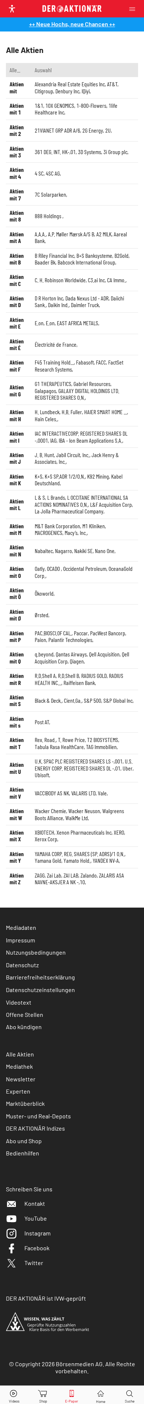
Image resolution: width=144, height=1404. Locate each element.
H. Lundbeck (47, 411)
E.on (39, 322)
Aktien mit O (17, 572)
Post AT (42, 721)
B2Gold (121, 255)
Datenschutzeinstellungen (40, 989)
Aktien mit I (17, 436)
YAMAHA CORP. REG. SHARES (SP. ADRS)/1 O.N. (79, 853)
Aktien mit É (17, 344)
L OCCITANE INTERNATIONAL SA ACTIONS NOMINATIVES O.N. (81, 501)
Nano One (104, 550)
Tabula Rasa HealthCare (59, 746)
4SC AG (53, 173)
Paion (40, 639)
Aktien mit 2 (17, 130)
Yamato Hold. (77, 860)
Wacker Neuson (84, 810)
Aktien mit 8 (17, 216)
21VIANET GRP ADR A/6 (57, 130)
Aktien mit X (17, 835)
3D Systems (89, 151)
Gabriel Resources (91, 383)
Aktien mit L (17, 504)
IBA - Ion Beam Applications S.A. (90, 440)
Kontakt (34, 1203)
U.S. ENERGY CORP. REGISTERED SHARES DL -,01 (84, 764)
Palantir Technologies (70, 639)
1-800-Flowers (91, 105)
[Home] (100, 1395)
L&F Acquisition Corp (111, 504)
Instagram (37, 1233)
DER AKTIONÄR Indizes (35, 1128)
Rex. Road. (45, 739)
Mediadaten (21, 927)
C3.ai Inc (96, 279)
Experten (18, 1091)
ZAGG (40, 875)
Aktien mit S (17, 700)
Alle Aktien (20, 1054)
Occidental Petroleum (84, 568)
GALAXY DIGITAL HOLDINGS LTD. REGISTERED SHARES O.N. (77, 394)
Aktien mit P (17, 636)
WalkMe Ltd (76, 817)
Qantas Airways (71, 654)
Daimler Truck (85, 304)
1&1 (39, 105)
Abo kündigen (24, 1026)
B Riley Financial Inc (54, 255)
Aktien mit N (17, 550)
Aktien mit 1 (17, 109)
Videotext (18, 1002)
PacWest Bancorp (107, 632)
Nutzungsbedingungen (36, 952)
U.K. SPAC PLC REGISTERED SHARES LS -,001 (79, 761)
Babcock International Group (86, 262)
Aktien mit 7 (17, 194)
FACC (101, 362)
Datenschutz (22, 964)
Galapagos (45, 390)
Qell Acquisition (104, 654)
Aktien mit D (17, 301)
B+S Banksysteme (94, 255)
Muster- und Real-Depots (38, 1115)
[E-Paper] (71, 1395)
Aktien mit (17, 87)
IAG (53, 440)
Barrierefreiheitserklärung (40, 977)
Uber (128, 768)
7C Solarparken (50, 194)
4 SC (39, 173)
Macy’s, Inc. (76, 532)
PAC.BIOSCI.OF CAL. (53, 632)
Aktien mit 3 (17, 152)
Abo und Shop (24, 1140)
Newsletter (20, 1078)
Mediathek (19, 1066)
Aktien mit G (17, 390)
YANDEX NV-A (106, 860)
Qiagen (77, 661)
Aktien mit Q (17, 657)
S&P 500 (92, 700)
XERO (119, 832)
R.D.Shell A (45, 675)
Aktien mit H (17, 415)
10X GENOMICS (59, 105)
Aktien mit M (17, 529)
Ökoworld (44, 593)
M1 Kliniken (93, 525)
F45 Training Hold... (54, 362)
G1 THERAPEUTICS (53, 383)
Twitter (33, 1262)
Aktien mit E (17, 323)
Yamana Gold (48, 860)
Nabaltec (44, 550)
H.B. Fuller (72, 411)
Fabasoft (85, 362)
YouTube (35, 1218)
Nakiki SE (83, 550)
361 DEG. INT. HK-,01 (55, 151)
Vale (102, 792)
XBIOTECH (44, 832)
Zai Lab (54, 875)
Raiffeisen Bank (79, 682)
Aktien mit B (17, 259)
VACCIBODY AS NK (52, 792)
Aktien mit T (17, 743)
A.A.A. (40, 233)
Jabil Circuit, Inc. (72, 454)
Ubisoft (42, 774)
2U (108, 130)
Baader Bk (45, 262)
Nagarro (63, 550)
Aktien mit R (17, 679)
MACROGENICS (48, 532)
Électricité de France (55, 344)
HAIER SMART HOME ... (105, 411)
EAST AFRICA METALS (77, 322)
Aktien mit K (17, 479)
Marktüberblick (25, 1103)
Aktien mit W (17, 814)
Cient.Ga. (73, 700)
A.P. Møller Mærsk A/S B (71, 233)
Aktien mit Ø (17, 615)
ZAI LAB (71, 875)
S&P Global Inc (118, 700)
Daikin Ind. (58, 304)
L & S (40, 497)
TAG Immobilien (101, 746)
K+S (38, 476)
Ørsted (41, 614)
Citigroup (44, 90)
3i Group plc (115, 151)
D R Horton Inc (49, 298)
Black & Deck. (48, 700)
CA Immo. (116, 279)
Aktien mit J (17, 458)
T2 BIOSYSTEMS (102, 739)
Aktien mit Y (17, 857)
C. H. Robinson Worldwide (60, 279)
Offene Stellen (24, 1014)
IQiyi (86, 90)
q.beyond (44, 654)
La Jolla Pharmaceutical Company (69, 511)
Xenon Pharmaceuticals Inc (84, 832)
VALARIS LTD (83, 792)
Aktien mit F (17, 365)
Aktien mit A (17, 237)
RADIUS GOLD (94, 675)
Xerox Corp (46, 838)
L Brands (56, 497)
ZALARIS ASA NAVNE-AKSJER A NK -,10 (79, 878)
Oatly (40, 568)
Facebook (36, 1247)
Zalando (88, 875)
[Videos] (14, 1395)
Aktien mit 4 (17, 173)
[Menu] (134, 8)
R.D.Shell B (68, 675)
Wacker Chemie (50, 810)
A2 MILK (104, 233)
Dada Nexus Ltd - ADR (87, 298)
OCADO (54, 568)
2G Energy (92, 130)
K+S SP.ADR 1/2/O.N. (65, 476)
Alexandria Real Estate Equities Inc (70, 83)
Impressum (20, 940)
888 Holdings (48, 215)
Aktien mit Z (17, 878)
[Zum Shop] (43, 1395)
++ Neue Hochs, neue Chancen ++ (72, 23)
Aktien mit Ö (17, 593)
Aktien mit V (17, 792)
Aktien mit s (17, 722)
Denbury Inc (67, 90)
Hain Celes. (46, 418)
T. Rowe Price (71, 739)
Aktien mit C (17, 280)
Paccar (81, 632)
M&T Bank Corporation (57, 525)
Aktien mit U (17, 768)
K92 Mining (98, 476)
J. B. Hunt (44, 454)
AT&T (112, 83)
